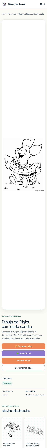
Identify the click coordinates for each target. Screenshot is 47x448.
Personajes (12, 14)
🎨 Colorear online (23, 346)
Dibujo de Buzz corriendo (9, 445)
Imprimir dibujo (23, 361)
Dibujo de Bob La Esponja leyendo (32, 445)
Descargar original (23, 368)
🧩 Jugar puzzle (23, 353)
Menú (42, 4)
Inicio (3, 14)
